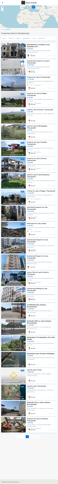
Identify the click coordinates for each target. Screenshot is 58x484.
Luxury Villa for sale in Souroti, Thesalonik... (38, 273)
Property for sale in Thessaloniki (38, 77)
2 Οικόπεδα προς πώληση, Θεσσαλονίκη (36, 306)
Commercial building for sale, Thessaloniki (37, 290)
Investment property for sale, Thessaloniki (37, 208)
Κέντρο (5, 220)
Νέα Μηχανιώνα (7, 187)
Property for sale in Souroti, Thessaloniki (37, 159)
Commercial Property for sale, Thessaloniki (37, 241)
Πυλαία (5, 381)
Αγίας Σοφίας (7, 251)
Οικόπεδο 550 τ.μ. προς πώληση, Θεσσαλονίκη (39, 403)
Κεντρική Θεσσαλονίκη (9, 73)
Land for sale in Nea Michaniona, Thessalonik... (38, 176)
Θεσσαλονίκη (17, 57)
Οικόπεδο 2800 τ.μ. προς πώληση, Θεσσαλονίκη (39, 322)
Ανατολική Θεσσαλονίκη (15, 365)
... (34, 82)
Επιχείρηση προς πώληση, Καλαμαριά (40, 354)
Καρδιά (5, 236)
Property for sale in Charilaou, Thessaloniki (37, 420)
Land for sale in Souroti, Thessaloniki (40, 110)
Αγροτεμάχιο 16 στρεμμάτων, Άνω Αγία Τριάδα (41, 338)
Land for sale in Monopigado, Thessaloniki (37, 127)
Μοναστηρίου (7, 415)
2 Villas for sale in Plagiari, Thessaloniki (41, 191)
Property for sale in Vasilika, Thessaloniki (37, 143)
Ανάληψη (6, 267)
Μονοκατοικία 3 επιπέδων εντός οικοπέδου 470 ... (38, 46)
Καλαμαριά (6, 365)
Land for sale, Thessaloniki (36, 386)
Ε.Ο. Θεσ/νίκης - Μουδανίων (10, 398)
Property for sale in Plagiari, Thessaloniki (37, 94)
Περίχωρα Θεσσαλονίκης (9, 106)
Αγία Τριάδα (7, 349)
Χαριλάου (6, 430)
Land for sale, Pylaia (34, 370)
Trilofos (6, 57)
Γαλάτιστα (6, 154)
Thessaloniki (11, 57)
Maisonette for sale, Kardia (36, 223)
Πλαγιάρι (6, 203)
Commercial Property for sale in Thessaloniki (38, 62)
